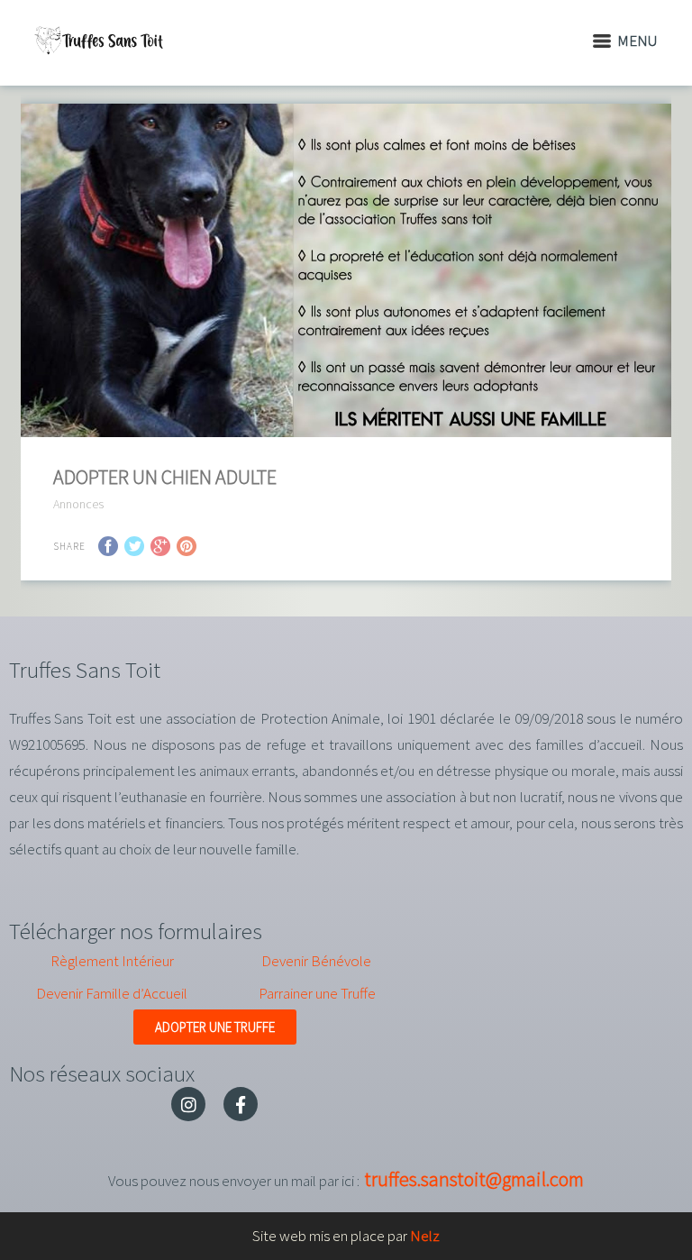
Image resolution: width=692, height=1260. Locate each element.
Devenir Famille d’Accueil (111, 993)
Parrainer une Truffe (317, 993)
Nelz (425, 1236)
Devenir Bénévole (316, 961)
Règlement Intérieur (112, 961)
